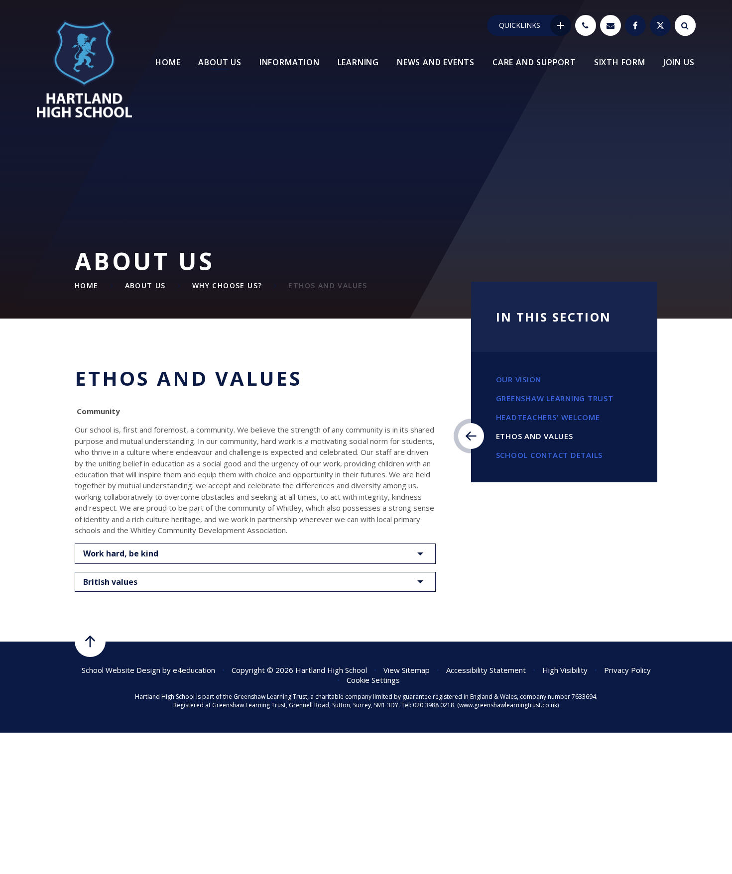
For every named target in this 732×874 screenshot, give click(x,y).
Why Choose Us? (227, 285)
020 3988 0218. (434, 705)
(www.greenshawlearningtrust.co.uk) (507, 705)
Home (87, 285)
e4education (194, 670)
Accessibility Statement (486, 670)
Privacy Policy (627, 670)
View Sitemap (406, 670)
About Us (145, 285)
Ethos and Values (327, 285)
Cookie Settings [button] (373, 680)
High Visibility (565, 670)
